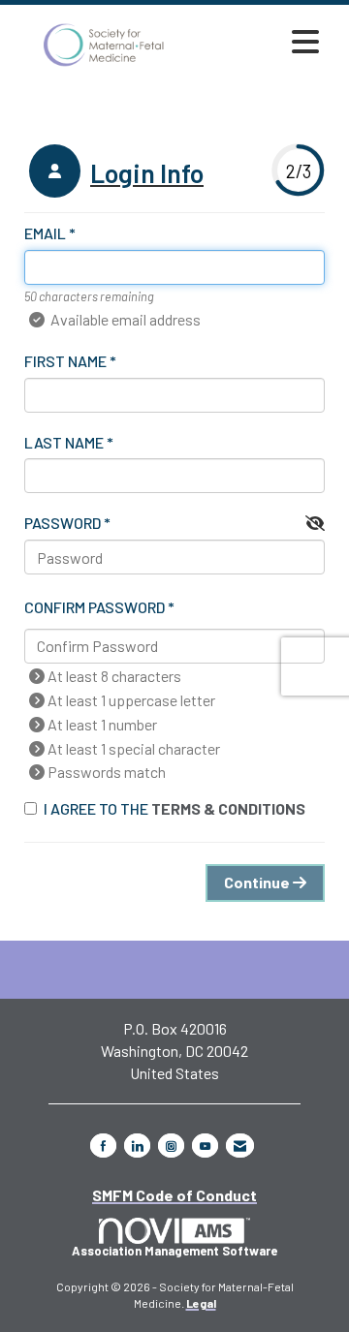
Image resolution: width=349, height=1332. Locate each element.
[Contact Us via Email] (240, 1145)
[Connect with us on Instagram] (171, 1145)
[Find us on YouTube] (205, 1145)
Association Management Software (174, 1250)
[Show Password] (315, 523)
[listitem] (114, 173)
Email (45, 233)
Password (62, 522)
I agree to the (174, 808)
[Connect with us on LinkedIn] (137, 1145)
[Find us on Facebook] (103, 1145)
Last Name (64, 442)
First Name (65, 361)
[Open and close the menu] (261, 41)
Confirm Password (94, 607)
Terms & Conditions (228, 808)
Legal (201, 1303)
